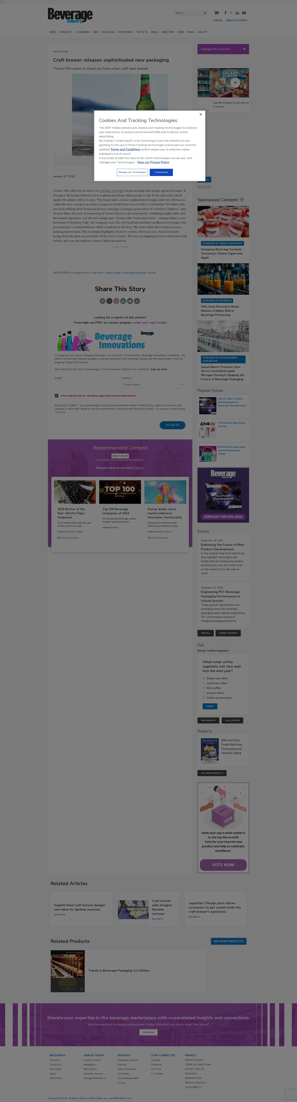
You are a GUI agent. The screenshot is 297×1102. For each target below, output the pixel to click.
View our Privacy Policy (153, 162)
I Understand (161, 172)
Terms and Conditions (125, 149)
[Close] (201, 114)
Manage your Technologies (132, 172)
